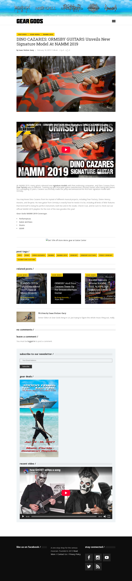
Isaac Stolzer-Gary (57, 313)
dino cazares (38, 255)
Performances (25, 218)
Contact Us (62, 554)
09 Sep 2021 (93, 299)
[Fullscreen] (109, 516)
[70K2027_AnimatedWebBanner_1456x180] (66, 15)
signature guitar (26, 259)
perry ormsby (105, 255)
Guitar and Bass (25, 222)
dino (27, 255)
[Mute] (105, 516)
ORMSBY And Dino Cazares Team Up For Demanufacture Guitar (66, 288)
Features (22, 34)
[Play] (23, 516)
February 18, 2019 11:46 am (47, 50)
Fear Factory (21, 187)
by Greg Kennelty (27, 297)
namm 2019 (62, 255)
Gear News (35, 34)
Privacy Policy (75, 554)
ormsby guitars (88, 255)
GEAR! (21, 228)
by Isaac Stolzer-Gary (25, 50)
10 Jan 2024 (24, 299)
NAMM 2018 (48, 34)
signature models (60, 185)
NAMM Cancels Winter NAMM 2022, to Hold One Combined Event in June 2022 (100, 286)
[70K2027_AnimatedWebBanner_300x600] (39, 456)
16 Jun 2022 (59, 299)
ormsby (73, 255)
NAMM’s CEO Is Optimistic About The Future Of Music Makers (30, 288)
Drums (22, 225)
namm (51, 255)
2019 (19, 255)
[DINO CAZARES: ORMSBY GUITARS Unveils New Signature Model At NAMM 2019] (25, 317)
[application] (66, 493)
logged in (31, 341)
